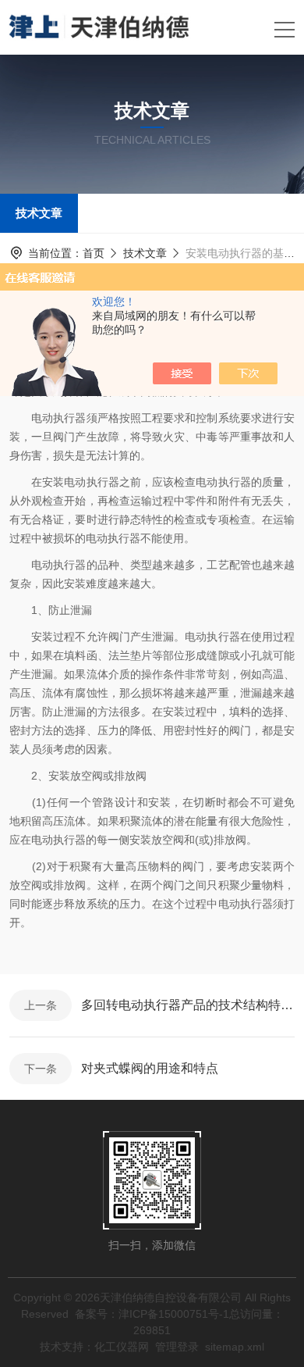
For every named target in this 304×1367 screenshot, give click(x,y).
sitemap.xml (234, 1346)
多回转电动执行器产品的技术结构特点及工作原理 (188, 1005)
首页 (93, 253)
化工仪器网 (121, 1346)
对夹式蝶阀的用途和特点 (149, 1068)
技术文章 (39, 213)
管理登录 (177, 1346)
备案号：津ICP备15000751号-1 (152, 1314)
